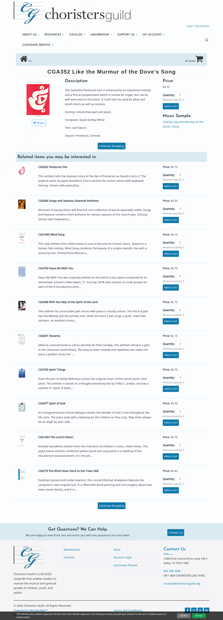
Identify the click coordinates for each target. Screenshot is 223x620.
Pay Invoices (202, 26)
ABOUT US (29, 34)
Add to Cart (170, 106)
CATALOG (76, 34)
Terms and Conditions (128, 610)
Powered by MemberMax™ (31, 610)
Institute (69, 557)
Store (117, 549)
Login (189, 26)
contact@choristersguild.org (182, 583)
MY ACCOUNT (152, 34)
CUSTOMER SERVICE (36, 45)
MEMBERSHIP (100, 34)
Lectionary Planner (126, 565)
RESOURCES (52, 34)
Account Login (123, 557)
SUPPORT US (125, 34)
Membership (72, 549)
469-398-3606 (172, 571)
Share (40, 123)
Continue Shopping (111, 146)
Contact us (176, 532)
